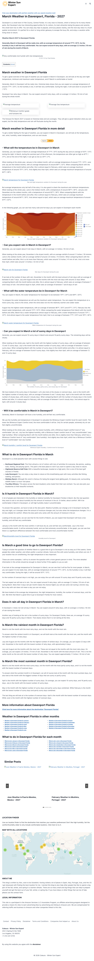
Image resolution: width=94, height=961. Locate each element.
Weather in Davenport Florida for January (17, 720)
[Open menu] (86, 3)
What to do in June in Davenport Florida (16, 750)
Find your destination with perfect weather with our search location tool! (28, 13)
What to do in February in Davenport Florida (17, 743)
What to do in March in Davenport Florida (17, 745)
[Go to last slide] (7, 786)
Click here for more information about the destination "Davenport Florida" (30, 709)
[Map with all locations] (47, 853)
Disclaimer (26, 921)
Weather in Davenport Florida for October (61, 724)
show (12, 64)
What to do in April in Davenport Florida (16, 746)
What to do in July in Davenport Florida (60, 741)
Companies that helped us (60, 921)
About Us (75, 921)
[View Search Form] (90, 3)
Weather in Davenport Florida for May (16, 726)
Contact (6, 921)
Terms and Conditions (40, 921)
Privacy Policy (16, 921)
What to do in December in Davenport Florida (62, 750)
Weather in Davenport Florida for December (61, 728)
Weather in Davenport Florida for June (16, 728)
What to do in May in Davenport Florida (16, 748)
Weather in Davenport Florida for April (16, 724)
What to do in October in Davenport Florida (61, 746)
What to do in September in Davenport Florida (62, 745)
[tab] (43, 807)
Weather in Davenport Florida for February (17, 722)
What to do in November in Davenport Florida (62, 748)
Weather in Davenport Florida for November (61, 726)
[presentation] (24, 779)
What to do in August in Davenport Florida (61, 743)
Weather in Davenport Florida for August (60, 720)
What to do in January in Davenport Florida (17, 741)
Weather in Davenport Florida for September (62, 722)
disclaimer (37, 944)
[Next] (86, 786)
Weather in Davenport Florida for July (15, 730)
